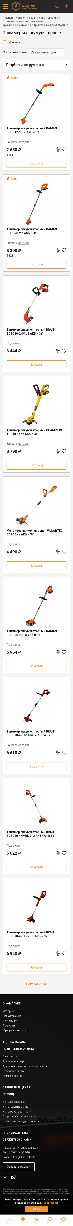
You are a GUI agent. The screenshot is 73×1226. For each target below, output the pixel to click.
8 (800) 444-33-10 (19, 1152)
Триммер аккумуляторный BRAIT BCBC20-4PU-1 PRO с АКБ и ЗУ (31, 733)
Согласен (36, 1209)
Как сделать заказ (14, 1101)
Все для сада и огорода (43, 17)
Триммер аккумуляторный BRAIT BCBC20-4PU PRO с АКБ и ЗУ (31, 934)
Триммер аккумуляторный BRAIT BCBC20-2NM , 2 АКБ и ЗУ (31, 331)
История (8, 1011)
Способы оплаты (13, 1071)
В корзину (37, 163)
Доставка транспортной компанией (25, 1066)
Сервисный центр (16, 1087)
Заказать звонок (18, 1166)
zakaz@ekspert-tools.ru (24, 1157)
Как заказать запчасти (17, 1111)
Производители (15, 1132)
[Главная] (24, 6)
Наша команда (12, 1015)
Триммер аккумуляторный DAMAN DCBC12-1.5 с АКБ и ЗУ (32, 130)
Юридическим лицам (15, 1030)
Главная (8, 17)
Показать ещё (36, 984)
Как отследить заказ (15, 1106)
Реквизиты (9, 1025)
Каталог (21, 17)
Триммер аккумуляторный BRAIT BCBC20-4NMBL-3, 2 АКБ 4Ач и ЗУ (31, 834)
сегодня (23, 142)
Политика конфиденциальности (22, 1121)
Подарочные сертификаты (19, 1116)
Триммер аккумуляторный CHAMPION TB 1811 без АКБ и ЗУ (34, 432)
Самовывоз (10, 1056)
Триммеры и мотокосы (17, 25)
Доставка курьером (15, 1061)
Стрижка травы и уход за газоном (24, 21)
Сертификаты (11, 1020)
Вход (63, 1219)
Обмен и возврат (13, 1075)
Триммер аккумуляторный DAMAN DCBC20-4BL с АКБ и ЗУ (32, 633)
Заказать (36, 364)
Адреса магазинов (17, 1042)
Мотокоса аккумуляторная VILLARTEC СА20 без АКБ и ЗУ (35, 532)
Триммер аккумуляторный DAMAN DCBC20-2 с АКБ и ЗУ (32, 231)
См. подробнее (49, 1203)
